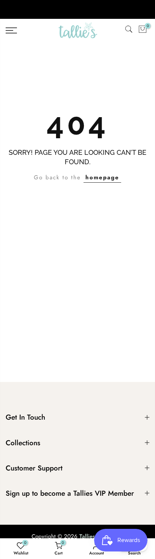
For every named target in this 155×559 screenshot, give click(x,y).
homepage (102, 177)
